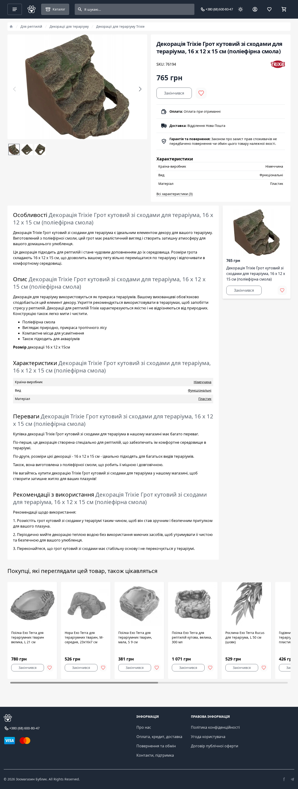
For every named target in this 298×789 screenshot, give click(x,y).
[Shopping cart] (284, 9)
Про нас (143, 727)
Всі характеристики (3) (174, 194)
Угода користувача (208, 736)
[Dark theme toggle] (240, 9)
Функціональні (199, 390)
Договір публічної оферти (214, 745)
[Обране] (269, 9)
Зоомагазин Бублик (31, 779)
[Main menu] (14, 9)
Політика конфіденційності (215, 727)
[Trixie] (278, 64)
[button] (140, 89)
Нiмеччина (202, 382)
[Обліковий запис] (255, 9)
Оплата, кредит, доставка (159, 736)
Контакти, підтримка (155, 755)
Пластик (204, 398)
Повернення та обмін (156, 745)
